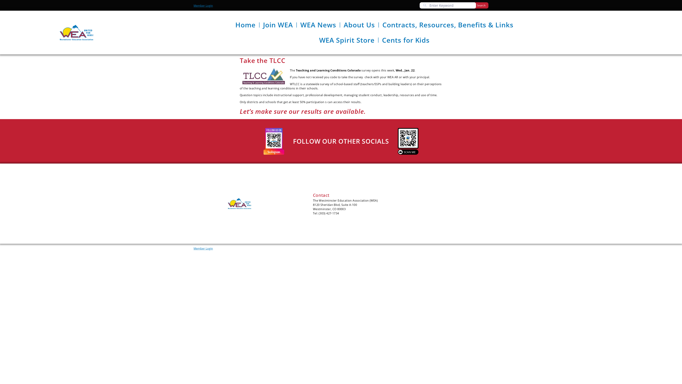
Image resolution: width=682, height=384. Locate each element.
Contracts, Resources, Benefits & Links (447, 24)
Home (245, 24)
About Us (359, 24)
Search (481, 5)
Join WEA (278, 24)
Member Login (203, 6)
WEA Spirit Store (347, 40)
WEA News (318, 24)
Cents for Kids (406, 40)
